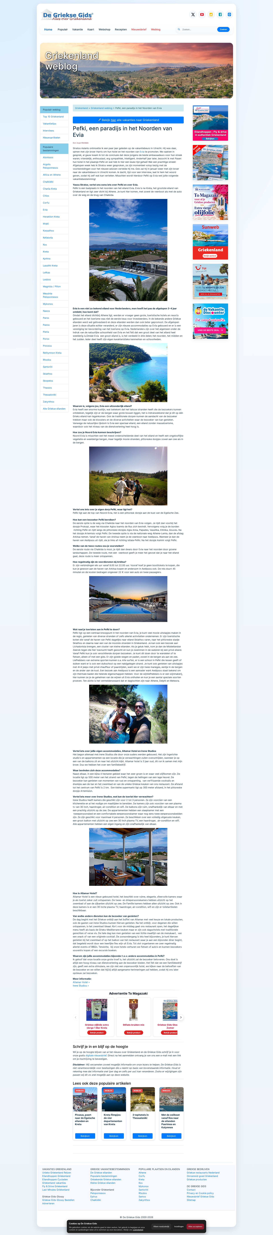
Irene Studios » (81, 985)
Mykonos (48, 303)
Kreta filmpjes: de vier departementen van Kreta (113, 1119)
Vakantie (77, 29)
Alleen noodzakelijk (161, 1226)
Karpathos (48, 230)
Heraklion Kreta (51, 216)
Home (48, 29)
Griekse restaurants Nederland (203, 1172)
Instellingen (179, 1226)
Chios (46, 195)
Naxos (46, 310)
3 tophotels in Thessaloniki (141, 1116)
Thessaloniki (49, 394)
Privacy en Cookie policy (200, 1193)
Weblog (155, 29)
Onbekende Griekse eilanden (105, 1179)
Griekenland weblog (101, 108)
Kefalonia (48, 237)
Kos (45, 244)
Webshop (104, 29)
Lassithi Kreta (50, 265)
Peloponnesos (98, 1193)
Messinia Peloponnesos (50, 295)
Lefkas (46, 272)
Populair (63, 29)
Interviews (48, 130)
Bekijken (85, 1136)
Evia (142, 151)
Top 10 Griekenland (53, 116)
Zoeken (223, 29)
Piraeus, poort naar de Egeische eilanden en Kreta (85, 1119)
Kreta (46, 251)
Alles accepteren (195, 1226)
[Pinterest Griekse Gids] (229, 14)
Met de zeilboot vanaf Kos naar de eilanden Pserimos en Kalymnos (170, 1121)
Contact (191, 1189)
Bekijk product (97, 1032)
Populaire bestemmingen (103, 1176)
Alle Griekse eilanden (54, 408)
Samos (142, 1196)
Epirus (93, 1196)
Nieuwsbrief (138, 29)
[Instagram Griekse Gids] (211, 14)
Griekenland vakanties (54, 1182)
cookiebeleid (138, 1230)
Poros (46, 338)
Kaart (90, 29)
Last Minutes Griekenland (55, 1189)
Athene (142, 1172)
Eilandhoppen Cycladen (55, 1179)
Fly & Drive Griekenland (54, 1186)
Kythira (46, 258)
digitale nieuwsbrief (96, 1055)
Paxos (46, 324)
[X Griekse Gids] (193, 14)
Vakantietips (49, 123)
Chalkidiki (48, 181)
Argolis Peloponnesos (50, 166)
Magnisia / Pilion (52, 286)
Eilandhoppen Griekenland (56, 1176)
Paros (46, 317)
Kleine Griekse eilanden (102, 1182)
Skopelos (48, 380)
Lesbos (47, 279)
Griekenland (81, 108)
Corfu (46, 202)
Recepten (121, 29)
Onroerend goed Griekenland (202, 1176)
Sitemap (191, 1200)
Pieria (46, 331)
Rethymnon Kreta (52, 352)
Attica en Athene (52, 174)
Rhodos (47, 359)
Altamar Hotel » (81, 982)
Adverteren (48, 1203)
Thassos (47, 387)
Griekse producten (197, 1179)
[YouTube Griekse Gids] (202, 14)
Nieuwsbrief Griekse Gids (200, 1196)
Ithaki (46, 223)
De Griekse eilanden (101, 1172)
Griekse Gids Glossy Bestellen (58, 1200)
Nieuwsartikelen (51, 137)
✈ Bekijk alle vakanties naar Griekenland (128, 120)
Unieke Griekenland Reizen (56, 1172)
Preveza (47, 345)
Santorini (47, 366)
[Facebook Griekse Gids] (220, 14)
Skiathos (47, 373)
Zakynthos (48, 401)
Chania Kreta (50, 188)
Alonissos (48, 157)
